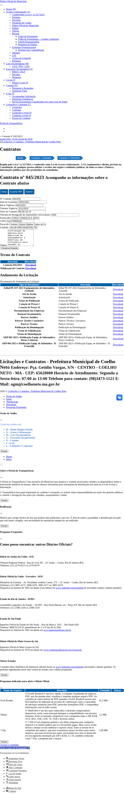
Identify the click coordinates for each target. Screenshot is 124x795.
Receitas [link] (16, 74)
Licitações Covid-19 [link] (21, 112)
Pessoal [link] (15, 33)
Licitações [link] (17, 107)
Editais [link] (15, 28)
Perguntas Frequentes (16, 407)
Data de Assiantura (9, 202)
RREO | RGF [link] (18, 72)
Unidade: (4, 227)
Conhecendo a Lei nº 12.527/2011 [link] (28, 14)
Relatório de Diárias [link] (27, 44)
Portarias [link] (16, 17)
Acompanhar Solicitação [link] (24, 96)
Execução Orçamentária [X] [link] (19, 69)
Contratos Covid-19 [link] (21, 115)
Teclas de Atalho (14, 396)
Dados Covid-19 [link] (20, 82)
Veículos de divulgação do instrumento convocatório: (25, 214)
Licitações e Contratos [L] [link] (18, 104)
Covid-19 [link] (10, 80)
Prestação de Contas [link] (21, 22)
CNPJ (3, 221)
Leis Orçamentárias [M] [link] (17, 63)
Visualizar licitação (9, 248)
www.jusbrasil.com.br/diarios (70, 588)
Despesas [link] (16, 77)
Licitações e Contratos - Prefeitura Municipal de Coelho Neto (37, 391)
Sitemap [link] (16, 52)
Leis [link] (14, 55)
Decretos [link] (16, 20)
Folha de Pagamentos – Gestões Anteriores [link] (38, 39)
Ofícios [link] (15, 31)
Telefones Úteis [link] (19, 91)
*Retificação (12, 402)
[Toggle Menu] (1, 4)
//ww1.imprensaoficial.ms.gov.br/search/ (62, 650)
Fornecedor (5, 218)
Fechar (4, 451)
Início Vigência (7, 205)
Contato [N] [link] (12, 85)
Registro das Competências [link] (31, 50)
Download (11, 404)
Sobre (9, 399)
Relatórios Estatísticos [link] (22, 99)
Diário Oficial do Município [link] (25, 25)
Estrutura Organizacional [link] (24, 47)
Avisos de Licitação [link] (21, 58)
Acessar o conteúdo (9, 745)
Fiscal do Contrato (9, 224)
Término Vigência (9, 208)
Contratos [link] (16, 110)
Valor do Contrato (9, 211)
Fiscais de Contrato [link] (21, 118)
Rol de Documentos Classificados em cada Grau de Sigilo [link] (39, 102)
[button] (15, 748)
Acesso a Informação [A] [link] (18, 12)
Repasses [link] (16, 61)
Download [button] (30, 265)
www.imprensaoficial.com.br (57, 630)
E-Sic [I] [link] (10, 93)
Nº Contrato (6, 199)
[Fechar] (1, 420)
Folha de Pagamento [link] (28, 36)
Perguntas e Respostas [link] (22, 88)
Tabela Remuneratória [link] (28, 42)
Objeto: (4, 245)
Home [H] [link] (11, 9)
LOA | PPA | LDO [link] (21, 66)
